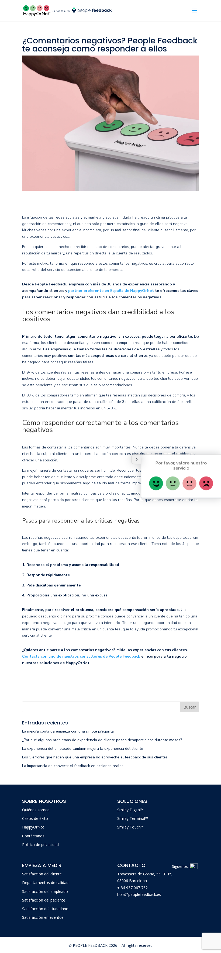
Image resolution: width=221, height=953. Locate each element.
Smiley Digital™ (130, 809)
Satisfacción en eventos (43, 917)
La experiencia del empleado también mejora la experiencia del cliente (82, 748)
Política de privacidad (40, 844)
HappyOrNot (33, 827)
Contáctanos (33, 835)
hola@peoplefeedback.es (139, 894)
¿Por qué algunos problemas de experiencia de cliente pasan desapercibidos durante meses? (102, 740)
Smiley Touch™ (130, 827)
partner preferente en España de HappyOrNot (111, 290)
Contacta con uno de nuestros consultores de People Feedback (81, 656)
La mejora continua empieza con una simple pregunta (68, 731)
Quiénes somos (36, 809)
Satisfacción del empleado (45, 891)
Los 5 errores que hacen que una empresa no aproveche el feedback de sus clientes (95, 757)
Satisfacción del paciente (43, 900)
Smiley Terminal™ (132, 818)
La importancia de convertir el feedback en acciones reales (73, 765)
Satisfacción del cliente (42, 873)
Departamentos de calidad (45, 882)
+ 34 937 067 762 (132, 887)
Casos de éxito (35, 818)
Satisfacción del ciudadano (45, 908)
